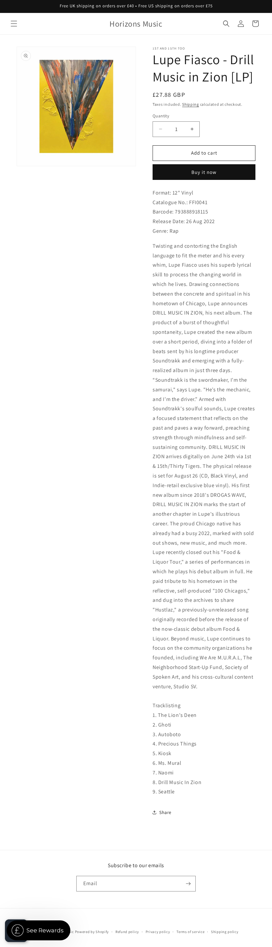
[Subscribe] (188, 883)
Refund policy (127, 931)
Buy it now (204, 172)
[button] (14, 23)
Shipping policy (224, 931)
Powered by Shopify (92, 931)
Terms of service (190, 931)
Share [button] (165, 812)
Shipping (190, 104)
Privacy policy (158, 931)
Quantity (161, 116)
